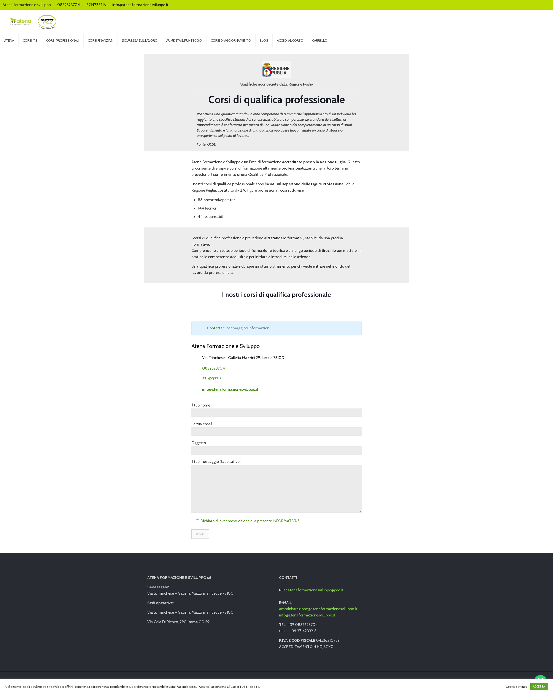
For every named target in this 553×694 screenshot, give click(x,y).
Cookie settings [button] (516, 687)
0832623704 (68, 4)
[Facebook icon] (539, 5)
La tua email (201, 424)
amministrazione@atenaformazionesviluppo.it (318, 609)
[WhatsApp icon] (535, 5)
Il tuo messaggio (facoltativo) (216, 461)
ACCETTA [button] (539, 686)
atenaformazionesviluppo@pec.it (315, 590)
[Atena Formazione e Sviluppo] (32, 22)
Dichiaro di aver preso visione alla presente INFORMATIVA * (249, 521)
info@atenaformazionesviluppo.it (140, 4)
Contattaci (216, 328)
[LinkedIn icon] (544, 5)
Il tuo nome (200, 405)
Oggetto (198, 442)
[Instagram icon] (548, 5)
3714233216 (96, 4)
